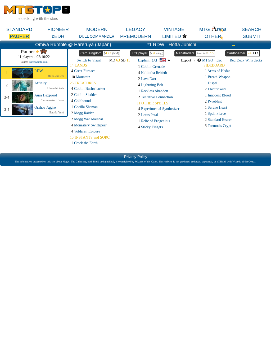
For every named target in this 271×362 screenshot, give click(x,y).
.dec (219, 60)
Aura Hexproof (45, 95)
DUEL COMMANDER (96, 36)
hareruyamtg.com (38, 61)
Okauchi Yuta (55, 88)
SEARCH (251, 29)
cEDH (58, 36)
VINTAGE (174, 29)
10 (80, 77)
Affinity (40, 83)
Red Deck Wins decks (246, 60)
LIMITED (171, 36)
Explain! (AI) (149, 60)
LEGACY (135, 29)
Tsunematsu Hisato (52, 100)
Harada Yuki (56, 112)
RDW (38, 71)
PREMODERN (135, 36)
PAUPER (19, 36)
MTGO (207, 60)
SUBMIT (252, 36)
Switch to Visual (89, 60)
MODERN (96, 29)
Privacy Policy (135, 156)
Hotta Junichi (182, 44)
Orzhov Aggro (45, 107)
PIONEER (58, 29)
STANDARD (19, 29)
